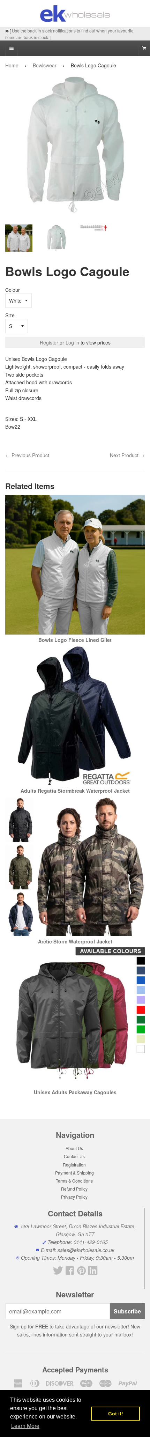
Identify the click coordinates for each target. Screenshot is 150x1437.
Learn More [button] (25, 1426)
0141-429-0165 (91, 1241)
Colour (12, 289)
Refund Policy (74, 1189)
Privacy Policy (74, 1197)
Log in (72, 342)
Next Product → (127, 455)
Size (10, 315)
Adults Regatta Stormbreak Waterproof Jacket (75, 790)
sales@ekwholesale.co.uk (86, 1249)
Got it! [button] (115, 1413)
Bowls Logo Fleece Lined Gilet (75, 639)
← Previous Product (27, 455)
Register (49, 342)
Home (11, 65)
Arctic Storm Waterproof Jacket (75, 941)
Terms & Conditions (74, 1181)
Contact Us (74, 1156)
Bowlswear (45, 65)
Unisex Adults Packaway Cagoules (75, 1092)
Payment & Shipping (74, 1173)
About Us (74, 1148)
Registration (74, 1165)
